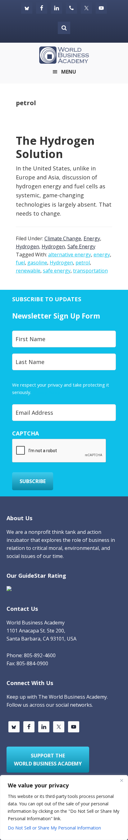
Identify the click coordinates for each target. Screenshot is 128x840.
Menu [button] (68, 71)
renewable (28, 270)
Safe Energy (81, 246)
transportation (90, 270)
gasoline (37, 262)
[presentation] (59, 451)
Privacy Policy (46, 392)
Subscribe (33, 481)
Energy (92, 238)
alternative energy (69, 254)
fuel (20, 262)
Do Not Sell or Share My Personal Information (54, 828)
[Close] (121, 780)
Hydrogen (27, 246)
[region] (64, 807)
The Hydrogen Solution (55, 147)
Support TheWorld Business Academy (48, 759)
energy (102, 254)
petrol (82, 262)
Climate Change (62, 238)
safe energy (57, 270)
